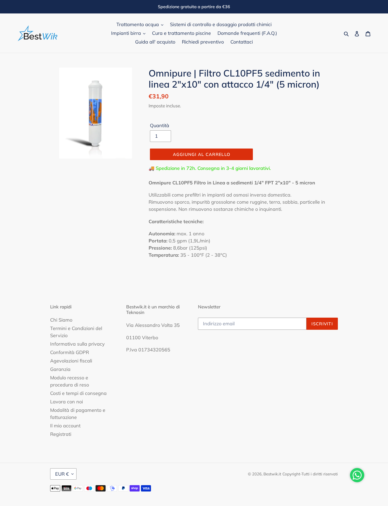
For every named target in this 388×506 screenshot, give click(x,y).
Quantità (159, 125)
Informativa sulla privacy (77, 344)
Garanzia (60, 369)
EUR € (62, 474)
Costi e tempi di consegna (78, 393)
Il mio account (65, 426)
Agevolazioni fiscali (71, 361)
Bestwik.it (272, 473)
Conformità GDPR (69, 352)
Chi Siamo (61, 320)
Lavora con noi (66, 402)
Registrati (60, 434)
